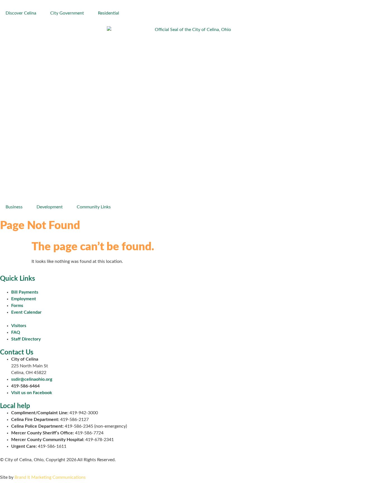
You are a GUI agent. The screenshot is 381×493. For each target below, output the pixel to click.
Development (50, 207)
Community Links (94, 207)
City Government (67, 13)
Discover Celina (21, 13)
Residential (108, 13)
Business (14, 207)
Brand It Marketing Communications (50, 477)
